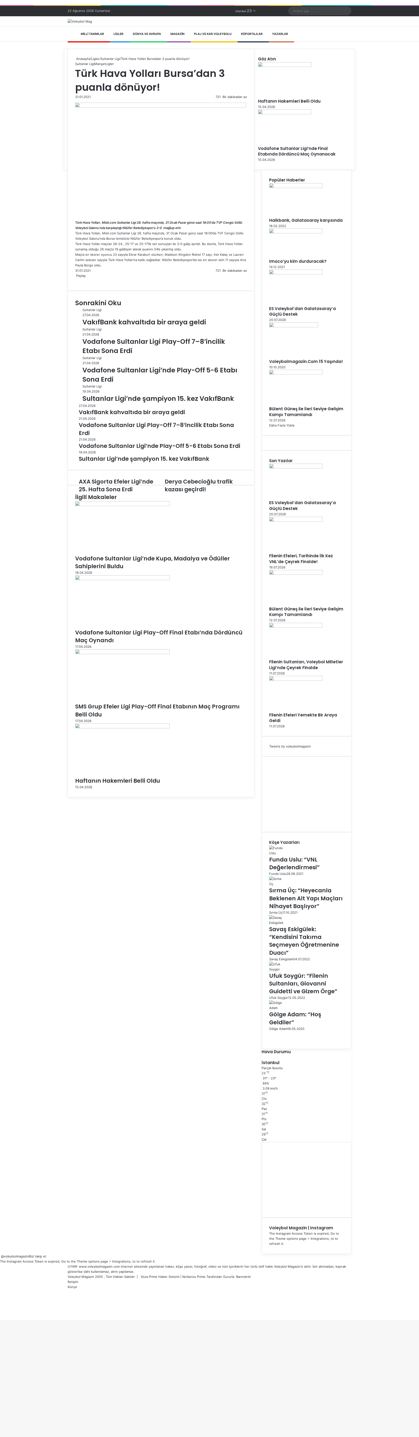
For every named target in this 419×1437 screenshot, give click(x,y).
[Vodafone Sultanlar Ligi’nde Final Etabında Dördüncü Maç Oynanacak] (284, 113)
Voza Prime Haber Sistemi (160, 1277)
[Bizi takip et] (0, 1256)
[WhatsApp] (81, 281)
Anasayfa (82, 59)
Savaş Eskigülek (281, 959)
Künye (72, 1287)
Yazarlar (280, 34)
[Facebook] (75, 281)
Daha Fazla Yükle (282, 425)
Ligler (118, 34)
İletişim (73, 1282)
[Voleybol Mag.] (80, 21)
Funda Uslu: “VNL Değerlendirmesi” (294, 863)
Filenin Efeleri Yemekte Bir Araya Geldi (303, 718)
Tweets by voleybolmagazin (290, 746)
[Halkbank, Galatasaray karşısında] (295, 187)
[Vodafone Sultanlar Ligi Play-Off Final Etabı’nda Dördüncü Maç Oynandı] (122, 579)
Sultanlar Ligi (110, 59)
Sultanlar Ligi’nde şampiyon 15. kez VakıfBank (158, 398)
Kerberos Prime (193, 1277)
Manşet (100, 64)
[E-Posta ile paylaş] (83, 281)
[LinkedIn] (77, 281)
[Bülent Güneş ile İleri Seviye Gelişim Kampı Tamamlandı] (295, 373)
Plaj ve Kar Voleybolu (213, 34)
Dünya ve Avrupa (147, 34)
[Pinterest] (79, 281)
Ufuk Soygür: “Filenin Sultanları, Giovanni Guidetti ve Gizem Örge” (303, 983)
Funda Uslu (277, 874)
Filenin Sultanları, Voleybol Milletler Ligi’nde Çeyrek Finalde (306, 665)
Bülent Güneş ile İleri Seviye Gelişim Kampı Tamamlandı (306, 412)
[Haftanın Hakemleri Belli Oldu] (122, 727)
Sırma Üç (275, 912)
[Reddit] (80, 281)
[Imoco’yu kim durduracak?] (295, 232)
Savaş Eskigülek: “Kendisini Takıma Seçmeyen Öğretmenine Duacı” (304, 941)
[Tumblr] (78, 281)
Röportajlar (252, 34)
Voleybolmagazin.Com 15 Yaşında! (306, 361)
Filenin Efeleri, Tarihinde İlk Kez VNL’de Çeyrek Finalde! (301, 559)
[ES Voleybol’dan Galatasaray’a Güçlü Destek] (295, 273)
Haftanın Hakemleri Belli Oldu (117, 781)
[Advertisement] (306, 794)
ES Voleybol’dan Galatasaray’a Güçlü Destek (302, 311)
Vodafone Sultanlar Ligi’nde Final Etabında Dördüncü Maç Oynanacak (297, 151)
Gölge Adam (278, 1029)
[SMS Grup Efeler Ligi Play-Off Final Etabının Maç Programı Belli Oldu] (122, 653)
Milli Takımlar (92, 34)
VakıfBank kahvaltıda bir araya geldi (144, 322)
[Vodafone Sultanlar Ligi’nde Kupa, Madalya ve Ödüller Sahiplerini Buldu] (122, 505)
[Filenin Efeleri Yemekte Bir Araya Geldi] (295, 680)
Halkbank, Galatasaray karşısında (306, 220)
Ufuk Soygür (278, 998)
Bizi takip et (37, 1256)
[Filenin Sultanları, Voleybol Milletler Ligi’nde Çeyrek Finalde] (295, 626)
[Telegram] (82, 281)
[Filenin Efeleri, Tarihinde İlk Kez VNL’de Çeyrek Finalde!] (295, 520)
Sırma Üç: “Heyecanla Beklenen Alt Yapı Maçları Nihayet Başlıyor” (306, 898)
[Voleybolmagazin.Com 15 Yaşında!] (293, 326)
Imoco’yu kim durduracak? (298, 261)
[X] (76, 281)
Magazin (177, 34)
